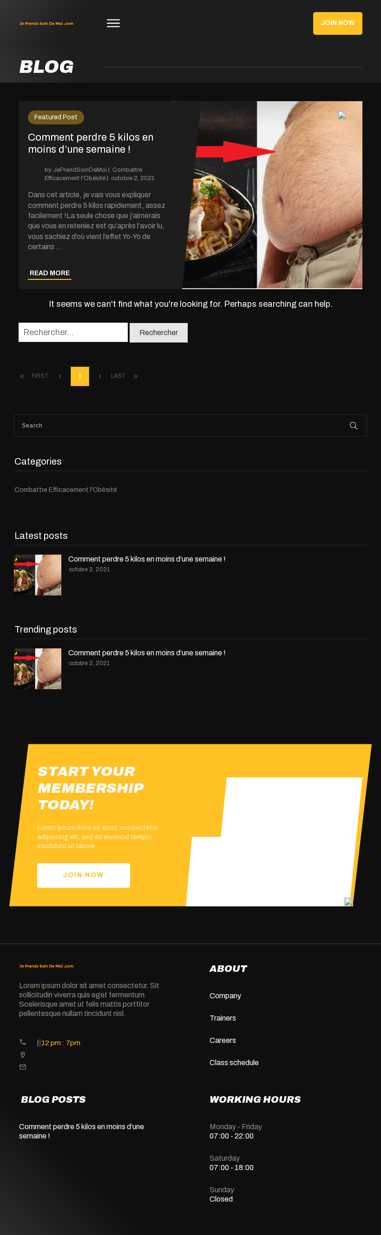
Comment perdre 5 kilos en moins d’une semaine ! (190, 195)
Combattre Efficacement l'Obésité (65, 489)
